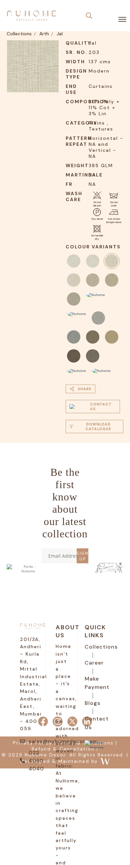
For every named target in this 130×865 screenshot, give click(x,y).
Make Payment (97, 683)
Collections (19, 34)
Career (94, 662)
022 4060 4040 (36, 760)
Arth (44, 34)
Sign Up (82, 556)
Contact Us (97, 723)
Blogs (92, 703)
